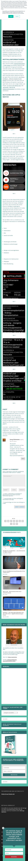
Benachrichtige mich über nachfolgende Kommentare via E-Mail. (13, 499)
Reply (23, 458)
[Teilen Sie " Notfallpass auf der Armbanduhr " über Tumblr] (14, 521)
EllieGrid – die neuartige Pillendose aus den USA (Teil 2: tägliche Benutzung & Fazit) (13, 614)
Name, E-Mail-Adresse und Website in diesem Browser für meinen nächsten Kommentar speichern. (12, 494)
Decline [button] (17, 16)
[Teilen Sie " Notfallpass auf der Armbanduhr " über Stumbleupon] (11, 523)
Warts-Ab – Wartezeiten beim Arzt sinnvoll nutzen (12, 592)
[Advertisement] (14, 687)
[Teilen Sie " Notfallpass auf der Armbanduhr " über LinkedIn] (19, 521)
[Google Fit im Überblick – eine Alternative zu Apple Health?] (14, 542)
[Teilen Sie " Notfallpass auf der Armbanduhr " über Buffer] (22, 521)
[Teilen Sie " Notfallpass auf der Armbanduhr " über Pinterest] (16, 521)
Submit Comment (19, 507)
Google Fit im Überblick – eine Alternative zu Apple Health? (14, 551)
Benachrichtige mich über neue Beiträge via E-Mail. (14, 503)
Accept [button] (11, 16)
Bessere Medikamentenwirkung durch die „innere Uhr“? (14, 571)
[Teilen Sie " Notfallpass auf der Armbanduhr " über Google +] (11, 521)
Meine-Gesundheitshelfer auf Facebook (12, 725)
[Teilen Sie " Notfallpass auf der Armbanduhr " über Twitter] (8, 521)
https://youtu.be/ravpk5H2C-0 (16, 455)
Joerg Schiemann (15, 439)
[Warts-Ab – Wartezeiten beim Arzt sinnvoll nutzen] (14, 583)
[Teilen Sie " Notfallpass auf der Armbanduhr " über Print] (16, 523)
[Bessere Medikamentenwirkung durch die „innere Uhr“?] (14, 562)
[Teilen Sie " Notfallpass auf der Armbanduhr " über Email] (14, 523)
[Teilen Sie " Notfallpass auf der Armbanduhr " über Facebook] (5, 521)
